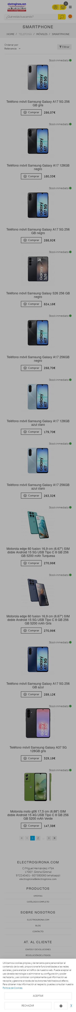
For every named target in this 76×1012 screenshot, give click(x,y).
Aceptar (38, 995)
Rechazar (28, 1005)
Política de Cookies (12, 987)
